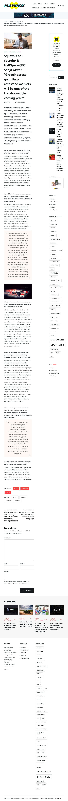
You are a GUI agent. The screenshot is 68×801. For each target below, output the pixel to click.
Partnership (55, 325)
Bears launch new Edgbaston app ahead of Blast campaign (26, 514)
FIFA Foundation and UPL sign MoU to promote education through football (11, 515)
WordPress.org (54, 376)
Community (7, 102)
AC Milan (53, 220)
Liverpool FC (54, 295)
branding (54, 231)
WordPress (58, 798)
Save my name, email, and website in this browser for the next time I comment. (17, 582)
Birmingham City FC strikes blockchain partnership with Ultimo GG (10, 626)
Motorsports (55, 313)
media (52, 310)
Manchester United (56, 302)
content (53, 246)
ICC (51, 287)
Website (6, 571)
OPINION (53, 204)
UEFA (52, 356)
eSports (15, 497)
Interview (23, 497)
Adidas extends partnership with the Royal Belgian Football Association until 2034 (60, 162)
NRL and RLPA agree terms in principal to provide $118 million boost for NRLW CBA (41, 627)
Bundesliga (54, 243)
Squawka (17, 500)
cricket (53, 250)
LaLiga (53, 291)
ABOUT (40, 3)
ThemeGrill (40, 798)
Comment (7, 538)
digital (53, 254)
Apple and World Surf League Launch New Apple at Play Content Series (60, 146)
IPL (61, 287)
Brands (53, 235)
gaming (53, 280)
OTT (56, 321)
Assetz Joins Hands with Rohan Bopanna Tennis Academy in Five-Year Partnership (60, 120)
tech (52, 352)
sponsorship (57, 340)
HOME (34, 3)
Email (22, 563)
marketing (55, 306)
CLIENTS (43, 8)
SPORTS (46, 3)
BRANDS (52, 3)
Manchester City (55, 298)
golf (59, 280)
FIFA (52, 269)
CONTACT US (51, 8)
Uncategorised (54, 209)
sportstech (54, 349)
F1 (59, 258)
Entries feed (54, 370)
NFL (57, 317)
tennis (57, 352)
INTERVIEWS (35, 8)
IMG (56, 287)
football (54, 273)
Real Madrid (53, 332)
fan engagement (55, 261)
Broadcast (55, 239)
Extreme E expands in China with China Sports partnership (26, 624)
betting (53, 228)
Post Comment (27, 590)
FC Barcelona (54, 265)
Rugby (52, 335)
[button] (54, 188)
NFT (51, 321)
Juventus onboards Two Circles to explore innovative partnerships (56, 626)
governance (54, 284)
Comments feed (55, 373)
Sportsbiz (9, 500)
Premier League (55, 328)
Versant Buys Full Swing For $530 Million (59, 132)
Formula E (53, 276)
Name (6, 563)
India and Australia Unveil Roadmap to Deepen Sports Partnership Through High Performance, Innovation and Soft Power (60, 99)
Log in (52, 368)
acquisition (54, 224)
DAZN (60, 250)
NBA (52, 317)
